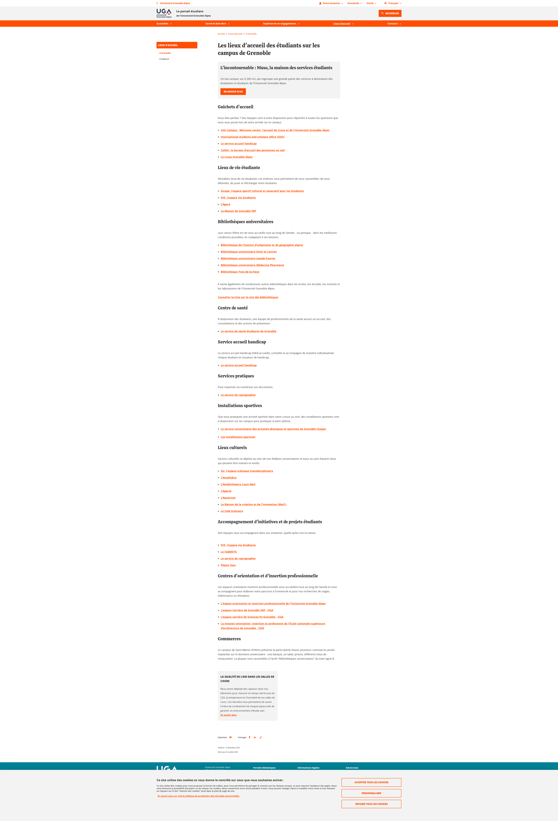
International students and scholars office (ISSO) (252, 137)
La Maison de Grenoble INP (238, 211)
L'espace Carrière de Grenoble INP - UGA (247, 610)
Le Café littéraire (232, 511)
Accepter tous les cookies (371, 782)
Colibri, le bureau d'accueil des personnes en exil (253, 150)
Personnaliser (371, 793)
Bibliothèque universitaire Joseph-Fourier (248, 258)
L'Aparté (226, 491)
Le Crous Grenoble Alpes (237, 157)
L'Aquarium (228, 498)
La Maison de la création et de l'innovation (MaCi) (253, 504)
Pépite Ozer (228, 565)
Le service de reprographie (238, 395)
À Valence (164, 59)
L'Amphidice (229, 477)
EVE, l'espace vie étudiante (238, 197)
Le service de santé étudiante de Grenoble (248, 331)
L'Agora (225, 204)
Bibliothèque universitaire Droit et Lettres (249, 252)
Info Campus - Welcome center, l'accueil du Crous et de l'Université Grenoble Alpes (275, 130)
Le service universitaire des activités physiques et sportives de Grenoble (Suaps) (273, 429)
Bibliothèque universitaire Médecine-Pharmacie (252, 265)
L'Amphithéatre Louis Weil (238, 484)
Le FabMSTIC (229, 552)
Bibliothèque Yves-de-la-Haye (240, 272)
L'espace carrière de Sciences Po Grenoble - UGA (252, 617)
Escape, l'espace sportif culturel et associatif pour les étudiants (262, 191)
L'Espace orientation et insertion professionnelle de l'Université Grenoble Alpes (273, 603)
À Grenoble (165, 53)
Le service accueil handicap (239, 143)
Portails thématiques (264, 767)
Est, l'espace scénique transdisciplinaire (247, 471)
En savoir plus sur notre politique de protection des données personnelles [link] (198, 796)
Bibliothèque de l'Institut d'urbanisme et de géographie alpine (262, 245)
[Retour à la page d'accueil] (164, 13)
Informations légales (308, 767)
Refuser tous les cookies (371, 804)
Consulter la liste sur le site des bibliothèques (248, 297)
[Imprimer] (230, 737)
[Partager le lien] (260, 737)
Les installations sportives (238, 437)
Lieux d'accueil (168, 45)
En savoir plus (233, 91)
